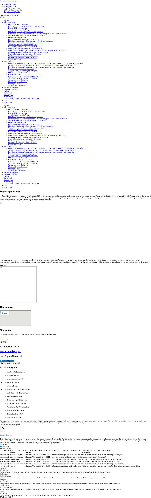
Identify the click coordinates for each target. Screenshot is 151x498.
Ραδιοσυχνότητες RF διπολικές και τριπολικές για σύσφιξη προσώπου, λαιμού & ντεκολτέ (37, 33)
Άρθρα (6, 91)
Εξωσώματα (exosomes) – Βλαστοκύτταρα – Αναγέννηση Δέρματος (30, 41)
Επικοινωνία (8, 102)
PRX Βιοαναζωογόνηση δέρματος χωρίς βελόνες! (24, 39)
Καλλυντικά (8, 93)
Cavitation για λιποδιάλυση (17, 85)
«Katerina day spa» (10, 351)
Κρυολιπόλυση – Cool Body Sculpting (21, 69)
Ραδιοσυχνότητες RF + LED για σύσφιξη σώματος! (25, 76)
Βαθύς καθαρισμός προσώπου (18, 24)
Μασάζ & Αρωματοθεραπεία (17, 82)
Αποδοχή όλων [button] (17, 425)
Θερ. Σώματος (9, 61)
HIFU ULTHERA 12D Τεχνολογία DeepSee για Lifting (26, 26)
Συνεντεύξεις (8, 96)
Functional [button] (3, 468)
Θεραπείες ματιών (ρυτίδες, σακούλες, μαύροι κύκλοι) (26, 43)
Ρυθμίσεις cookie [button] (5, 425)
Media (6, 100)
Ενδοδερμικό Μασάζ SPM (17, 37)
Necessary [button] (3, 444)
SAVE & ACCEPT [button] (6, 497)
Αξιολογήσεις (8, 95)
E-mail (2, 340)
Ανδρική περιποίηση (10, 89)
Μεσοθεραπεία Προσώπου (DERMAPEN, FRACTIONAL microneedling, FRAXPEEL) (37, 50)
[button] (75, 265)
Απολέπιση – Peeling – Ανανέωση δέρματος (22, 45)
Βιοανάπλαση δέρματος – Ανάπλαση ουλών (22, 58)
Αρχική (6, 21)
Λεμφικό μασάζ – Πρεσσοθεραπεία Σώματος (23, 71)
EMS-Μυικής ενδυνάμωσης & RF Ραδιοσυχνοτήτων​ (25, 32)
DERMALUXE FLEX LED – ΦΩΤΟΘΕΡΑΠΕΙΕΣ (25, 46)
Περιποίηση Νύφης (14, 59)
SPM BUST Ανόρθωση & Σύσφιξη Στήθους (22, 78)
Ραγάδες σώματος (14, 84)
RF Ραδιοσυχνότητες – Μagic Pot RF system (22, 56)
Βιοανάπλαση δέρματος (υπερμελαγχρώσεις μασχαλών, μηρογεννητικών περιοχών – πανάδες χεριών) (41, 67)
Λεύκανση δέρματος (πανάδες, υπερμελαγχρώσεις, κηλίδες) (28, 52)
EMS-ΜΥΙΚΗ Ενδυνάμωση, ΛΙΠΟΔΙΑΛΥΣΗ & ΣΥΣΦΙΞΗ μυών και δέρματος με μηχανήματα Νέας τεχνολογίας (46, 63)
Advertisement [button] (4, 485)
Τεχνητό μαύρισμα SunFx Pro (18, 80)
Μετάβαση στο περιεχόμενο (9, 1)
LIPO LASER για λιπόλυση (17, 72)
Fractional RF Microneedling (17, 28)
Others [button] (2, 491)
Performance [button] (4, 474)
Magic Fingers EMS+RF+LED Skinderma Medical (25, 48)
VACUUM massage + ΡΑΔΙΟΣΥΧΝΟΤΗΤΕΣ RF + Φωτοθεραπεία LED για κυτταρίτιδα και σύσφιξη (42, 65)
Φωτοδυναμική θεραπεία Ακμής (18, 30)
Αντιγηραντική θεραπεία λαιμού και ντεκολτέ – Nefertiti (26, 35)
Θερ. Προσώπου (9, 22)
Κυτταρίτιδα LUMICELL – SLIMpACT (21, 74)
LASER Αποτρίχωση (11, 87)
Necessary (5, 446)
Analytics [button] (3, 480)
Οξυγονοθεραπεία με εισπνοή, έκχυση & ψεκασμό (24, 54)
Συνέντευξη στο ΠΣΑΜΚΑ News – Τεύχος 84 (23, 98)
